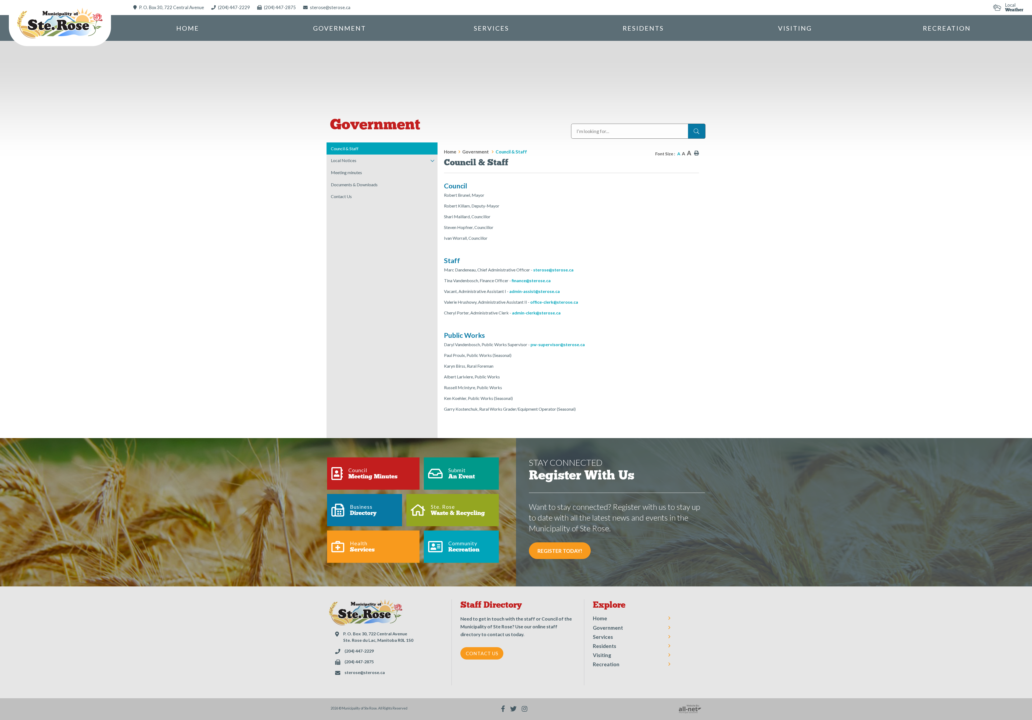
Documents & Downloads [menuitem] (354, 184)
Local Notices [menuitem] (343, 160)
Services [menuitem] (491, 28)
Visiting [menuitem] (795, 28)
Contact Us (482, 653)
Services (603, 637)
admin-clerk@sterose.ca (536, 312)
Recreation (606, 664)
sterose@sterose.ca (553, 269)
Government (476, 152)
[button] (432, 161)
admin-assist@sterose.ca (534, 291)
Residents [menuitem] (643, 28)
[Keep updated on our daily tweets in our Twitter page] (513, 708)
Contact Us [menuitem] (341, 196)
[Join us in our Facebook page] (503, 708)
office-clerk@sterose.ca (554, 302)
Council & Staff (511, 152)
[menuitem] (188, 28)
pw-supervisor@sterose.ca (558, 344)
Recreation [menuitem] (947, 28)
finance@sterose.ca (531, 280)
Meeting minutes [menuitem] (346, 172)
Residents (604, 646)
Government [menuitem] (339, 28)
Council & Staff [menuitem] (345, 148)
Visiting (602, 655)
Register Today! (560, 551)
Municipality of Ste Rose (60, 24)
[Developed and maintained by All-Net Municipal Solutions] (690, 708)
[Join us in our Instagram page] (524, 708)
